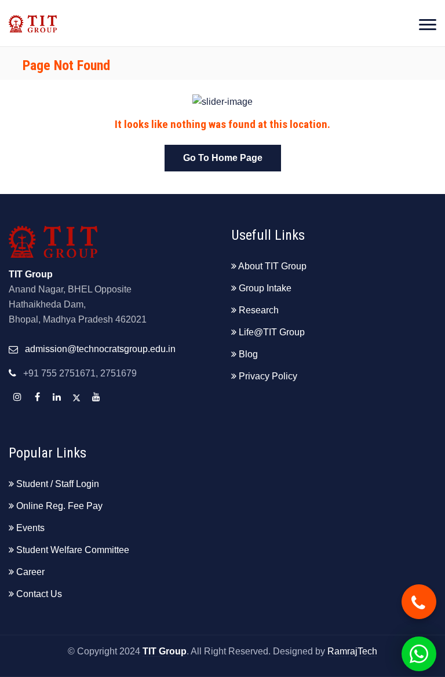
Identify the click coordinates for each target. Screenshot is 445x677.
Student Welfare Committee (72, 550)
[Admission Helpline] (419, 601)
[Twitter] (76, 397)
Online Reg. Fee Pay (59, 506)
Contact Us (39, 594)
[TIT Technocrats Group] (33, 16)
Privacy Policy (268, 376)
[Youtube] (96, 397)
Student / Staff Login (57, 484)
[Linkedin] (56, 397)
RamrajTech (352, 651)
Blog (248, 354)
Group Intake (265, 288)
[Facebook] (37, 397)
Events (30, 528)
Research (259, 310)
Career (30, 572)
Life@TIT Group (272, 332)
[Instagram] (17, 397)
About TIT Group (272, 266)
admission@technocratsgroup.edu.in (100, 349)
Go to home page (222, 158)
